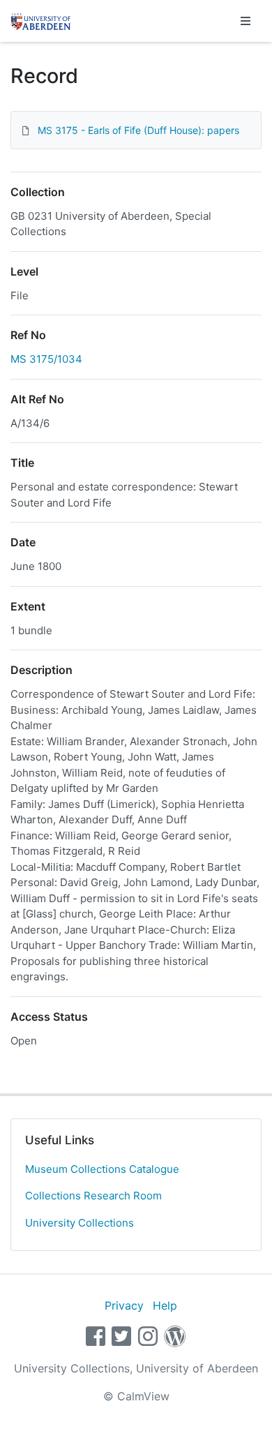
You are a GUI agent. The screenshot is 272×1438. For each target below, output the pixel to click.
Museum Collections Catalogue (102, 1169)
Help (165, 1305)
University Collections (79, 1222)
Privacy (124, 1305)
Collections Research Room (93, 1195)
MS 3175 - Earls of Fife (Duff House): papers (138, 130)
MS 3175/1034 (46, 359)
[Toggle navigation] (245, 21)
